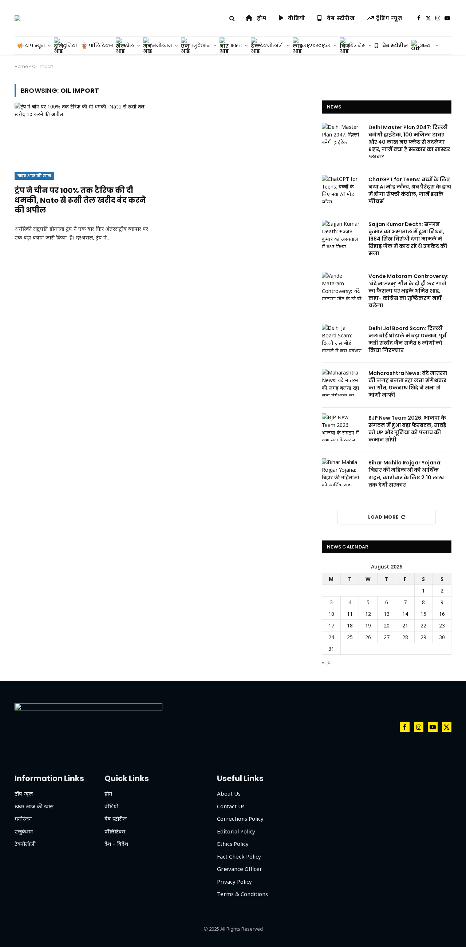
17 (331, 625)
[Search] (232, 18)
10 (331, 613)
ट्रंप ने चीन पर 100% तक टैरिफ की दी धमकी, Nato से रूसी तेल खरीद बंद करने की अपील (80, 200)
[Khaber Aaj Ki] (17, 18)
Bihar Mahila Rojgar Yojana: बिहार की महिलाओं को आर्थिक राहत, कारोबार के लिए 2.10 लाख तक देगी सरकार (406, 473)
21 (405, 625)
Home (21, 66)
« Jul (327, 662)
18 (350, 625)
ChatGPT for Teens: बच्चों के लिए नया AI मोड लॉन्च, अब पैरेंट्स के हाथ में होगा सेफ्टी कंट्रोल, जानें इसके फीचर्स (409, 190)
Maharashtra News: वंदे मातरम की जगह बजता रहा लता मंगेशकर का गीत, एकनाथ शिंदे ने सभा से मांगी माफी (407, 384)
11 (350, 613)
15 (423, 613)
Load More (383, 517)
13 (387, 613)
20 (387, 625)
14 (405, 613)
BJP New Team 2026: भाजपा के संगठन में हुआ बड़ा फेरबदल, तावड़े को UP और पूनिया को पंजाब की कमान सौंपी (407, 428)
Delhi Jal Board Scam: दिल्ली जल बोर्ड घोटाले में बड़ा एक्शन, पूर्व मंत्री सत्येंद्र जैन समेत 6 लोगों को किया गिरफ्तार (407, 339)
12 (368, 613)
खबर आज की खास (34, 176)
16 (442, 613)
